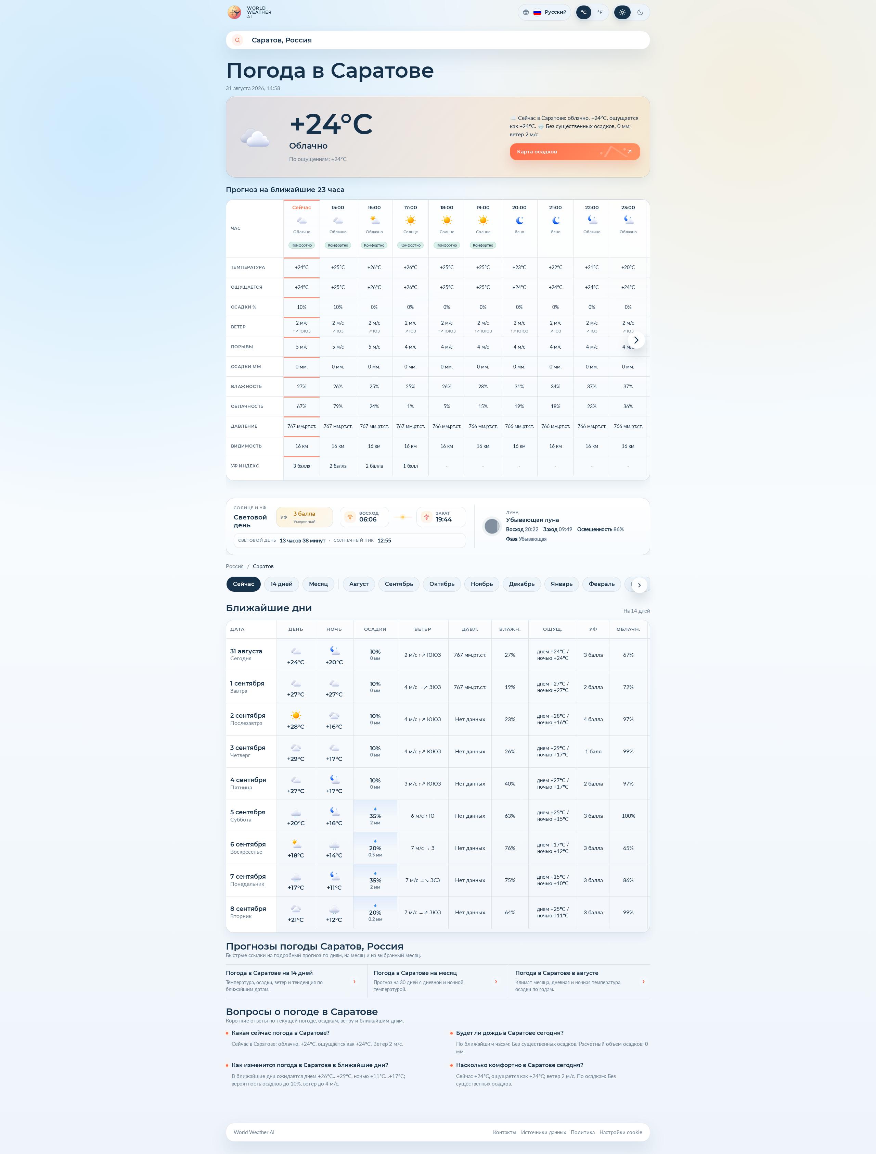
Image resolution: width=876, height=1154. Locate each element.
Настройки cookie (621, 1132)
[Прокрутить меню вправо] (639, 585)
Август (359, 584)
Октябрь (441, 584)
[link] (575, 151)
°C (584, 12)
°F (600, 12)
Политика (583, 1132)
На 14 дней (636, 610)
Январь (561, 584)
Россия (235, 566)
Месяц (318, 584)
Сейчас (243, 584)
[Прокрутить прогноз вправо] (636, 340)
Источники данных (543, 1132)
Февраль (602, 584)
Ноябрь (482, 584)
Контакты (504, 1132)
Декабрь (521, 584)
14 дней (282, 584)
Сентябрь (399, 584)
